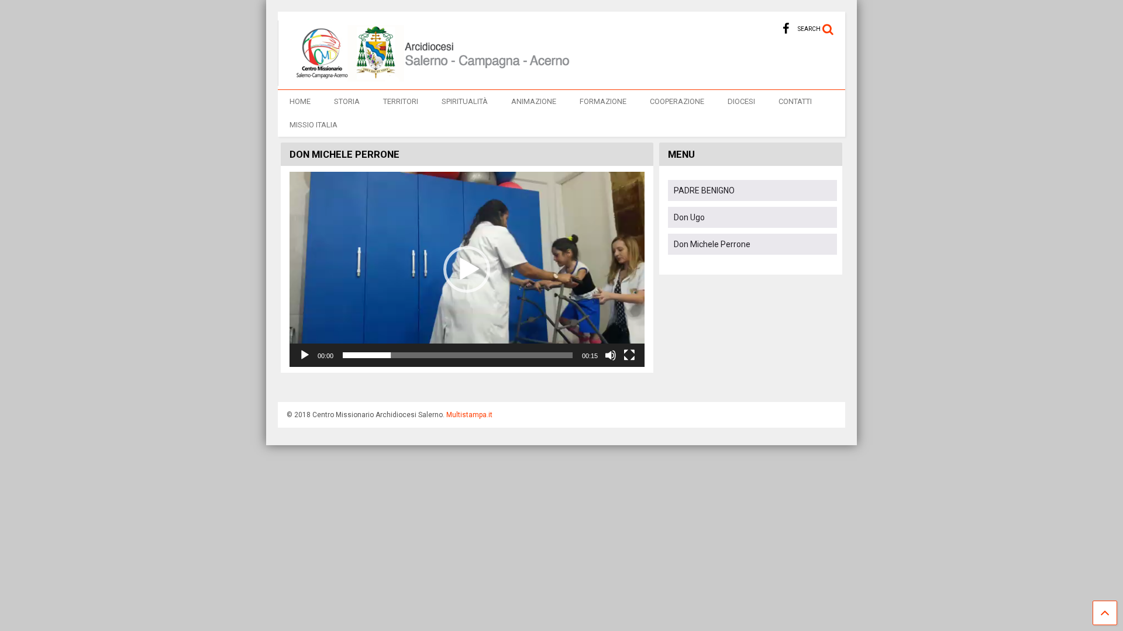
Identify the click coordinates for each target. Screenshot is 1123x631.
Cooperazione (677, 101)
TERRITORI (400, 101)
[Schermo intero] (629, 355)
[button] (466, 269)
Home (300, 101)
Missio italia (313, 124)
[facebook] (786, 29)
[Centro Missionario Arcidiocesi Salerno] (426, 80)
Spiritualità (465, 101)
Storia (347, 101)
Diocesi (741, 101)
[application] (467, 269)
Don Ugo (689, 217)
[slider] (458, 355)
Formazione (603, 101)
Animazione (533, 101)
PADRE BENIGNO (704, 190)
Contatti (795, 101)
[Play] (305, 355)
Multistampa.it (469, 415)
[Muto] (610, 355)
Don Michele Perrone (712, 244)
